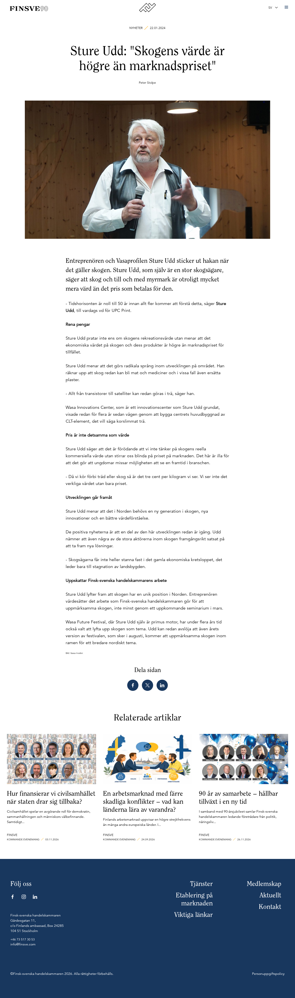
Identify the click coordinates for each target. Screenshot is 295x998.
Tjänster (201, 884)
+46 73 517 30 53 (22, 939)
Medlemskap (264, 884)
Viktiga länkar (193, 915)
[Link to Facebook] (12, 897)
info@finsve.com (23, 944)
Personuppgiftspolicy (268, 974)
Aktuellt (270, 895)
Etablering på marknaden (194, 899)
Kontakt (270, 907)
